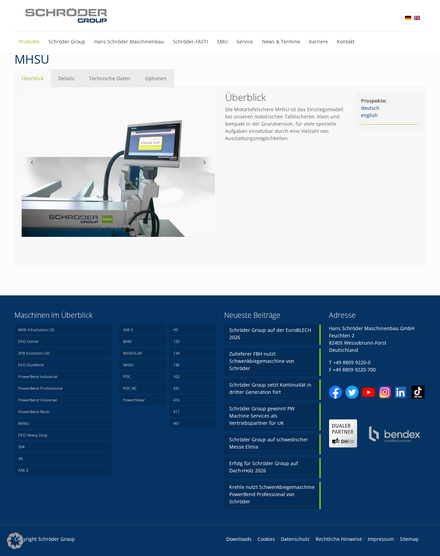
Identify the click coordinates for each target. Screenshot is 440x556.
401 (176, 423)
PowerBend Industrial (37, 376)
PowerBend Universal (37, 399)
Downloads (239, 539)
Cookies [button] (266, 539)
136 (176, 364)
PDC (127, 376)
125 (176, 341)
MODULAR (132, 353)
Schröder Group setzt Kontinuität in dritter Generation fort (270, 388)
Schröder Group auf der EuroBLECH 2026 (270, 333)
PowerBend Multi (34, 411)
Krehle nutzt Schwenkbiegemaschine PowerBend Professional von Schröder (272, 494)
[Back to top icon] (407, 542)
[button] (15, 541)
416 (176, 399)
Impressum (381, 539)
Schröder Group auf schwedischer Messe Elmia (268, 443)
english (369, 115)
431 (176, 388)
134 (176, 353)
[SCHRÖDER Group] (66, 15)
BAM (127, 341)
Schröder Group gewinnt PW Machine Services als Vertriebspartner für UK (262, 415)
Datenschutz (295, 539)
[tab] (32, 78)
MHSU (128, 364)
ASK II (128, 329)
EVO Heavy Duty (32, 435)
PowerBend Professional (40, 388)
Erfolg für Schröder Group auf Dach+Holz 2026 (263, 467)
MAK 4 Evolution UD (36, 329)
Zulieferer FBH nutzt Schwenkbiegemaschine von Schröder (261, 360)
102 (176, 376)
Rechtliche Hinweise (339, 539)
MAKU (23, 423)
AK (20, 458)
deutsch (370, 108)
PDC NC (130, 388)
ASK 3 (23, 470)
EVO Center (28, 341)
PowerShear (134, 399)
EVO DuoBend (31, 364)
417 (176, 411)
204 (21, 446)
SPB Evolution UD (34, 353)
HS (175, 329)
